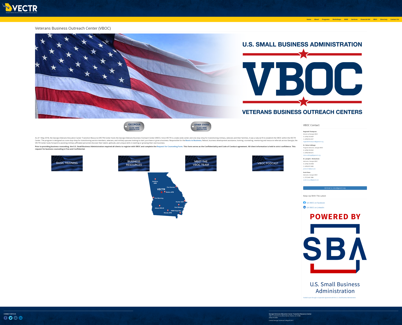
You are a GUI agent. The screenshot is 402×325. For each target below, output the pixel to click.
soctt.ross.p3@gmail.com (311, 180)
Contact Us (394, 19)
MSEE (346, 19)
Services (354, 19)
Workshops (337, 19)
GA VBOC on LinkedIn (315, 207)
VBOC (375, 19)
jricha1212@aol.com (309, 169)
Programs (325, 19)
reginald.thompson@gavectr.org (313, 142)
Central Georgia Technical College (279, 320)
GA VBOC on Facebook (315, 203)
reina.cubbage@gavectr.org (311, 155)
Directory (383, 19)
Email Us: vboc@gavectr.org (335, 188)
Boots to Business (193, 140)
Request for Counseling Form (170, 146)
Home (309, 19)
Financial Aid (365, 19)
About (316, 19)
